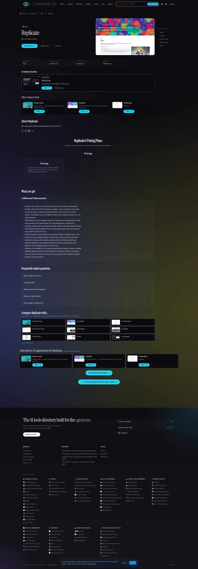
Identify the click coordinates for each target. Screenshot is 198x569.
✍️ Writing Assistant (106, 510)
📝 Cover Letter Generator (107, 491)
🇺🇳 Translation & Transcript (82, 498)
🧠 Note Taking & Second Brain (161, 491)
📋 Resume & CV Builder (56, 550)
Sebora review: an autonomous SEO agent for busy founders (79, 454)
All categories (27, 451)
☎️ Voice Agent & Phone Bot (83, 501)
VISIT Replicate (30, 46)
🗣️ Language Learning (106, 550)
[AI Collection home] (26, 4)
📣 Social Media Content (30, 550)
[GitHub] (162, 4)
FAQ (161, 45)
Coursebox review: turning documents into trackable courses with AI (79, 458)
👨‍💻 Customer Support (55, 534)
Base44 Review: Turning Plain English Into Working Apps (79, 451)
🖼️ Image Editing (28, 507)
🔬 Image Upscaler (28, 513)
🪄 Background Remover (30, 494)
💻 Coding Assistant (131, 485)
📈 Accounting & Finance (56, 531)
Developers (79, 4)
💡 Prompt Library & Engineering (109, 504)
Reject (125, 563)
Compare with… (164, 39)
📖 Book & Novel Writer (107, 485)
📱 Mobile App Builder (132, 491)
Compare (110, 4)
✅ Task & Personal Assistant (160, 498)
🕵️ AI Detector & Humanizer (108, 482)
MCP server (104, 457)
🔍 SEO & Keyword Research (31, 546)
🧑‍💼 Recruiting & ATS (55, 546)
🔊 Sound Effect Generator (82, 491)
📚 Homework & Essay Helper (108, 494)
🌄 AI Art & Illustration (29, 482)
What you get (164, 42)
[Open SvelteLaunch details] (117, 105)
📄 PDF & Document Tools (107, 501)
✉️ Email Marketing (29, 540)
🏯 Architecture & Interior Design (32, 488)
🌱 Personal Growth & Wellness (160, 494)
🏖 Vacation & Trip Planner (159, 501)
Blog (103, 4)
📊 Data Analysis (79, 534)
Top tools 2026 (27, 460)
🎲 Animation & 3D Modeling (31, 485)
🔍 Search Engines (80, 540)
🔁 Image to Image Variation (31, 510)
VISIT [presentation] (45, 88)
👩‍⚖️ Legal (51, 543)
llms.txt (103, 451)
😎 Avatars (26, 491)
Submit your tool (31, 434)
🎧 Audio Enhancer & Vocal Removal (85, 485)
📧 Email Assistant (28, 537)
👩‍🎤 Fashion (26, 501)
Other (41, 13)
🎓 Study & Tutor (105, 556)
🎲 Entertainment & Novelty (108, 537)
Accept (133, 563)
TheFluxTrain (46, 80)
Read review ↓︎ (45, 46)
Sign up (172, 4)
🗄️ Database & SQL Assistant (134, 488)
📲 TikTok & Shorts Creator (56, 488)
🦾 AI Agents (155, 482)
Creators (96, 4)
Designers (70, 4)
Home (24, 13)
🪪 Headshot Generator (29, 504)
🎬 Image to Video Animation (57, 482)
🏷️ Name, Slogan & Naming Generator (111, 498)
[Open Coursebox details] (73, 105)
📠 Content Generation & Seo (108, 488)
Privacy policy (92, 564)
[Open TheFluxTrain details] (31, 81)
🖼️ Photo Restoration (29, 519)
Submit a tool (27, 463)
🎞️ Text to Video (53, 485)
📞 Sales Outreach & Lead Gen (31, 543)
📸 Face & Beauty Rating (30, 498)
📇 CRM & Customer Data (30, 534)
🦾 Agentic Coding (131, 482)
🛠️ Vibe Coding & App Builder (134, 498)
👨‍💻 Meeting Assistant (158, 488)
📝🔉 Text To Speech (81, 494)
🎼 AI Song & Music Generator (83, 482)
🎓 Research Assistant (81, 537)
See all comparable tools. (27, 343)
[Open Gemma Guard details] (28, 105)
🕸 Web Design (130, 501)
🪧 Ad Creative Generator (30, 531)
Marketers (88, 4)
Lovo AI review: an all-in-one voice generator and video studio (78, 463)
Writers (62, 4)
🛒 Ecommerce (53, 537)
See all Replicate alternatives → (99, 373)
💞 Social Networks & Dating (108, 553)
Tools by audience (28, 457)
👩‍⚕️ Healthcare (104, 546)
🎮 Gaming (103, 540)
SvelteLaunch (128, 103)
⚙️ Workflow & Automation (159, 504)
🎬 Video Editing (54, 494)
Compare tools (27, 454)
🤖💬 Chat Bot (79, 531)
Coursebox (82, 103)
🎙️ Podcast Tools (79, 488)
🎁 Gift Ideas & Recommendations (110, 543)
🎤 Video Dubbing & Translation (58, 491)
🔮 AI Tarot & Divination (107, 531)
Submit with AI (153, 4)
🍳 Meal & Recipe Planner (159, 485)
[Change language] (166, 4)
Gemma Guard (38, 103)
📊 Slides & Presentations (56, 553)
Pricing (162, 36)
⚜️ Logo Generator (28, 516)
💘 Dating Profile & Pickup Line (109, 534)
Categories (32, 13)
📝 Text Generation (105, 507)
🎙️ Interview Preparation (56, 540)
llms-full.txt (104, 454)
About (161, 32)
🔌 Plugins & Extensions (133, 494)
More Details (60, 88)
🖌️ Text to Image (28, 522)
